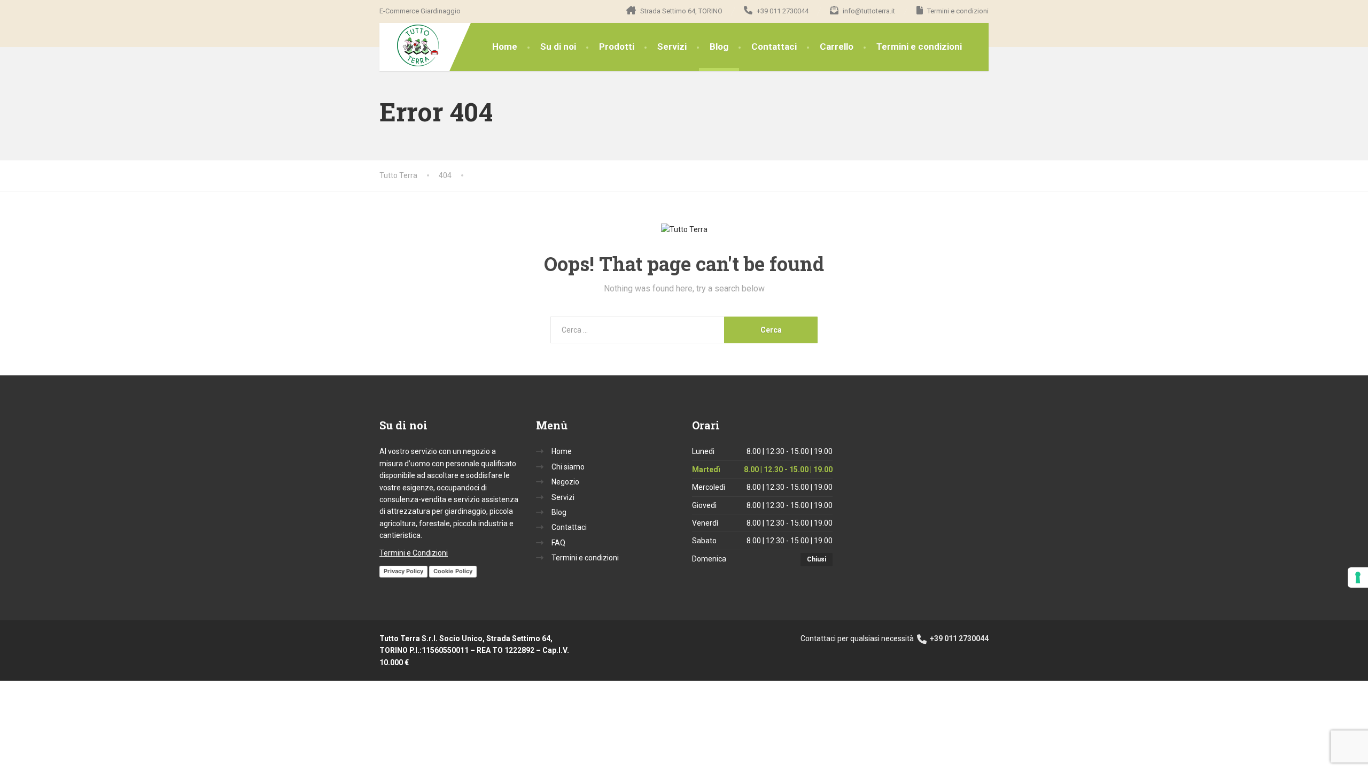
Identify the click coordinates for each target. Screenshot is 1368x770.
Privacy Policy (403, 571)
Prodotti (616, 46)
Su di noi (558, 46)
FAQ (558, 542)
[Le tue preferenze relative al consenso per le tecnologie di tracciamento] (1358, 577)
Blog (719, 46)
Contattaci (774, 46)
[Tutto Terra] (410, 45)
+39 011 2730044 (958, 638)
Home (504, 46)
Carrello (836, 46)
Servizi (672, 46)
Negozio (565, 482)
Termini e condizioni (919, 46)
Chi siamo (568, 467)
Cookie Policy (452, 571)
